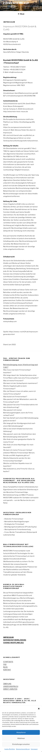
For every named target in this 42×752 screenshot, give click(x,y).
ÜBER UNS (7, 684)
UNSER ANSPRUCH (10, 686)
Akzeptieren (21, 732)
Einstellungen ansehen (21, 744)
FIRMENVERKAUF (16, 3)
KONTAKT (7, 670)
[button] (39, 709)
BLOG (5, 667)
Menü (22, 14)
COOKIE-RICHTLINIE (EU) (13, 643)
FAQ (4, 664)
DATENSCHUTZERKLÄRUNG (14, 640)
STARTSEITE (8, 662)
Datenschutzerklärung (23, 749)
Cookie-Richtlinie (9, 749)
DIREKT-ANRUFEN (10, 689)
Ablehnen (21, 738)
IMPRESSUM (8, 637)
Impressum (34, 749)
